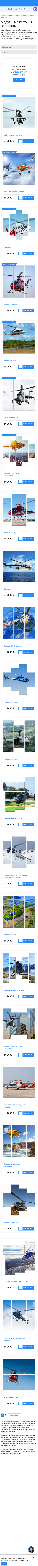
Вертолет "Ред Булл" (11, 304)
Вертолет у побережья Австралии (12, 1165)
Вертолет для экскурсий (13, 818)
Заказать (19, 79)
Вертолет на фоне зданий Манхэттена (13, 1048)
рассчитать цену (20, 141)
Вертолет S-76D (10, 361)
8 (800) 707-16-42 (16, 9)
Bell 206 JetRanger (11, 533)
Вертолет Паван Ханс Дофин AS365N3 (15, 1106)
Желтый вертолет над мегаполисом (12, 474)
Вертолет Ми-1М (10, 935)
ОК (4, 1564)
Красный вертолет (11, 1397)
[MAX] (35, 9)
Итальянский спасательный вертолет (14, 1339)
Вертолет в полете (11, 702)
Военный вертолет (11, 418)
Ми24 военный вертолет (13, 135)
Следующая (14, 1415)
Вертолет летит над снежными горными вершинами (15, 876)
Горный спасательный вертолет (16, 1282)
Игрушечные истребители (14, 192)
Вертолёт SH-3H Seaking (13, 646)
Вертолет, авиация (11, 1223)
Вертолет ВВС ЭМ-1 (11, 759)
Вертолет (7, 247)
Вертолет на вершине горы (14, 990)
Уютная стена (14, 1)
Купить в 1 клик (28, 141)
